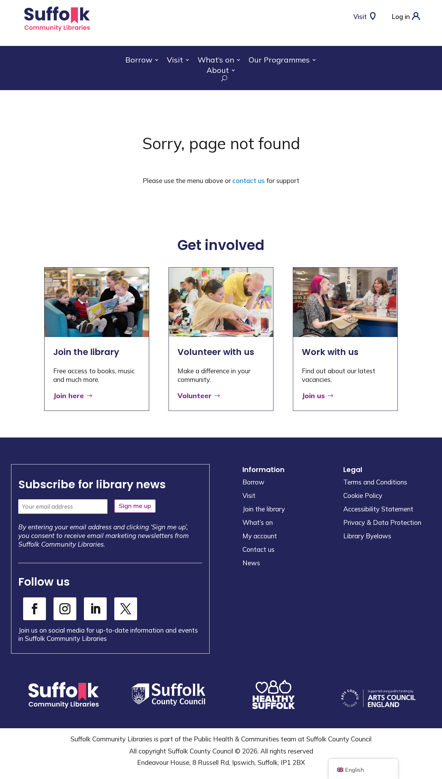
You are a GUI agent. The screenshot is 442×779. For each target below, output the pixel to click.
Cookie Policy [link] (362, 495)
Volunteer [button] (194, 395)
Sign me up (135, 506)
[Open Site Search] (221, 78)
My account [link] (259, 536)
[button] (435, 729)
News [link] (251, 563)
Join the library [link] (263, 509)
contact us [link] (248, 180)
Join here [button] (68, 395)
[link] (57, 32)
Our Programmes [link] (279, 61)
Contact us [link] (258, 549)
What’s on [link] (216, 61)
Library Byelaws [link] (367, 536)
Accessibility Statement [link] (378, 509)
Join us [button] (313, 395)
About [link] (217, 71)
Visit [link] (175, 61)
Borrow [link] (138, 61)
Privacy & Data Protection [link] (382, 522)
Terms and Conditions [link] (375, 482)
